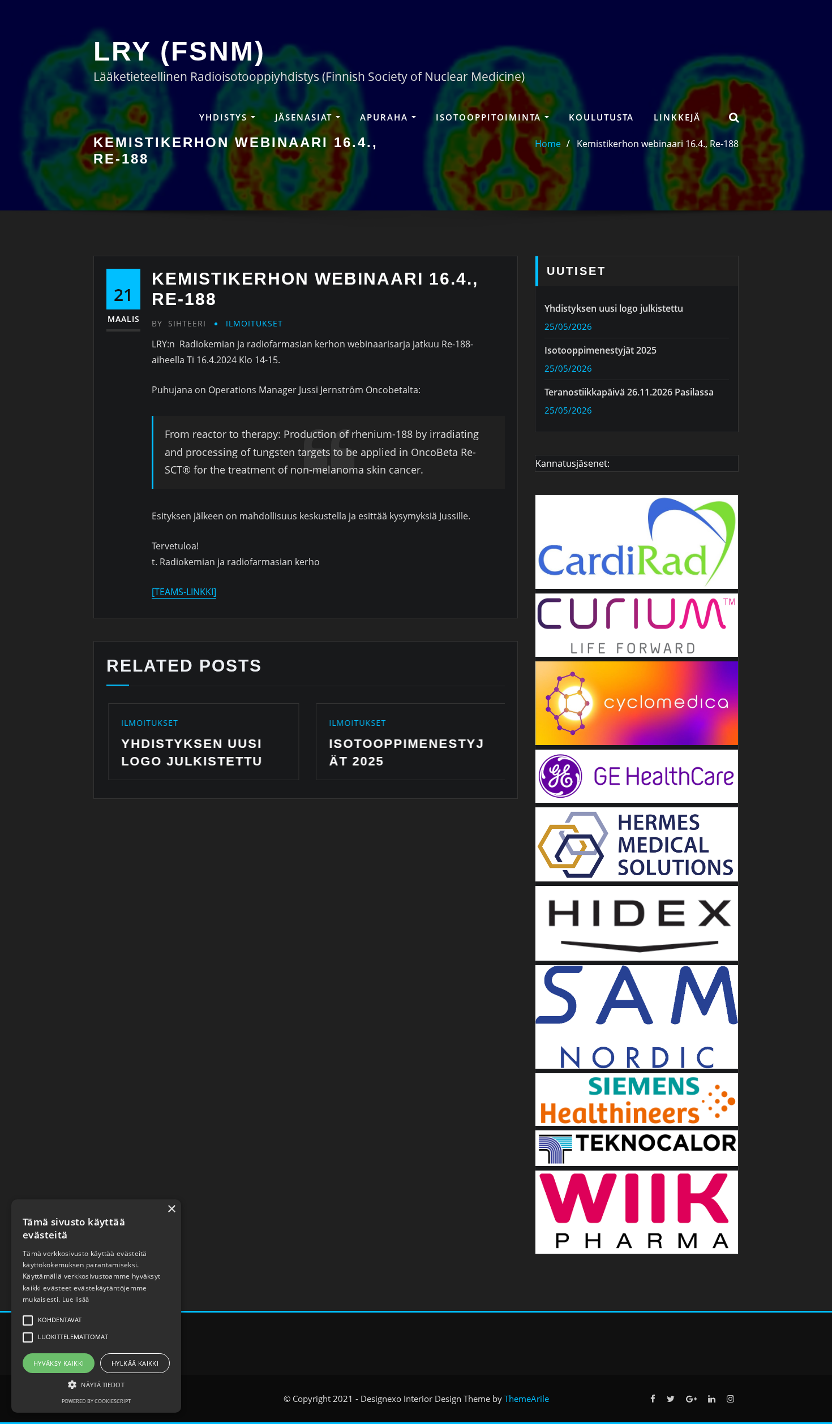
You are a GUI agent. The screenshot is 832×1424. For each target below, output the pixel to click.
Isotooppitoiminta (490, 117)
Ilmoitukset (254, 323)
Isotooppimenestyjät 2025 (600, 350)
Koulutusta (601, 117)
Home (548, 143)
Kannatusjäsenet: (572, 463)
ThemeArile (526, 1398)
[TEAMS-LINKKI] (184, 592)
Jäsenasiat (305, 117)
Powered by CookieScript (96, 1401)
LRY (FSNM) (179, 51)
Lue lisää (75, 1299)
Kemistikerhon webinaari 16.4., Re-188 (658, 143)
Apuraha (385, 117)
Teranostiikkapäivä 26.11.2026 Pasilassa (629, 392)
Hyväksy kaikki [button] (58, 1363)
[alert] (96, 1306)
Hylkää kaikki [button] (134, 1363)
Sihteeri (179, 323)
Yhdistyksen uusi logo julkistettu (613, 308)
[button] (96, 1384)
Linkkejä (677, 117)
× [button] (171, 1209)
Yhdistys (225, 117)
